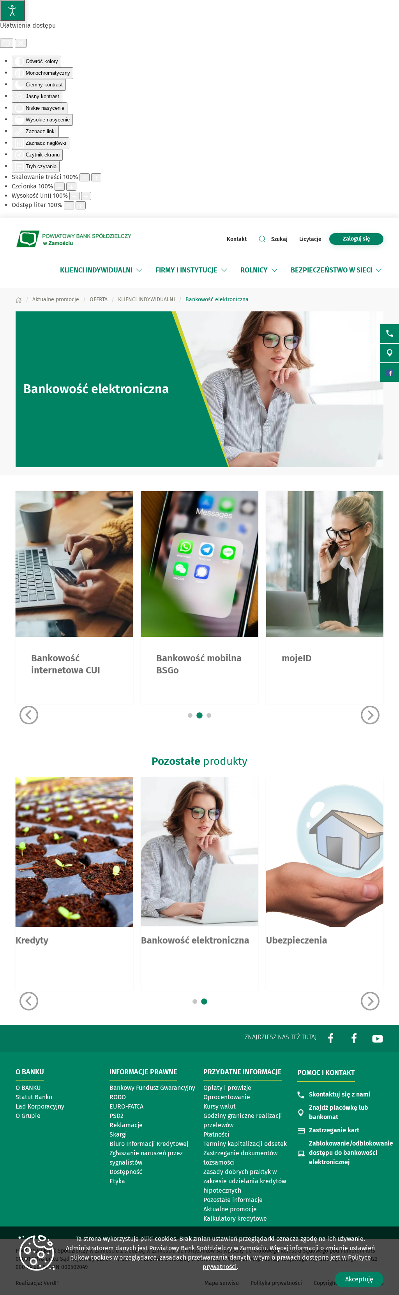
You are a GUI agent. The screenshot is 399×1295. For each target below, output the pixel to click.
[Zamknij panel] (21, 43)
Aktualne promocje (230, 1209)
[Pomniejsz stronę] (84, 177)
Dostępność (125, 1172)
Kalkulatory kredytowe (235, 1218)
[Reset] (6, 43)
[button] (139, 270)
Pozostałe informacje (233, 1200)
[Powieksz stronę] (96, 177)
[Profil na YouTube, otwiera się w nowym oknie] (377, 1038)
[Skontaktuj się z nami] (389, 333)
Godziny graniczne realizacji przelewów (242, 1120)
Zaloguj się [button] (356, 238)
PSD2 (116, 1115)
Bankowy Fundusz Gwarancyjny (152, 1087)
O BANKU (28, 1087)
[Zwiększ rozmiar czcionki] (71, 187)
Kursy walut (219, 1106)
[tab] (190, 715)
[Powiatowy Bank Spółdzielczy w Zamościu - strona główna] (74, 239)
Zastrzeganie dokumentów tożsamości (240, 1157)
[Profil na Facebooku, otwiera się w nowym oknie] (331, 1038)
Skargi (118, 1134)
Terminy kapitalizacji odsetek (245, 1143)
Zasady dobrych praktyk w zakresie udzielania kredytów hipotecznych (244, 1181)
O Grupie (28, 1115)
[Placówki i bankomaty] (389, 353)
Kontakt (237, 239)
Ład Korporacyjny (40, 1106)
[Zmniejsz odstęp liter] (69, 205)
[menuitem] (96, 270)
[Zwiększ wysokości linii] (86, 196)
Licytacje (310, 239)
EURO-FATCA (126, 1106)
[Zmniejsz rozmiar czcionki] (60, 187)
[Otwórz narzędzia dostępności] (12, 10)
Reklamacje (126, 1125)
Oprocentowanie (226, 1097)
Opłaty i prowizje (227, 1087)
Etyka (117, 1181)
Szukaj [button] (279, 239)
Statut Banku (34, 1097)
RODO (117, 1097)
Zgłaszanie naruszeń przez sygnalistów (146, 1157)
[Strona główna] (19, 299)
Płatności (216, 1134)
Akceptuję (359, 1279)
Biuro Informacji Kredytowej (148, 1143)
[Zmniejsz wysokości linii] (74, 196)
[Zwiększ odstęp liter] (81, 205)
